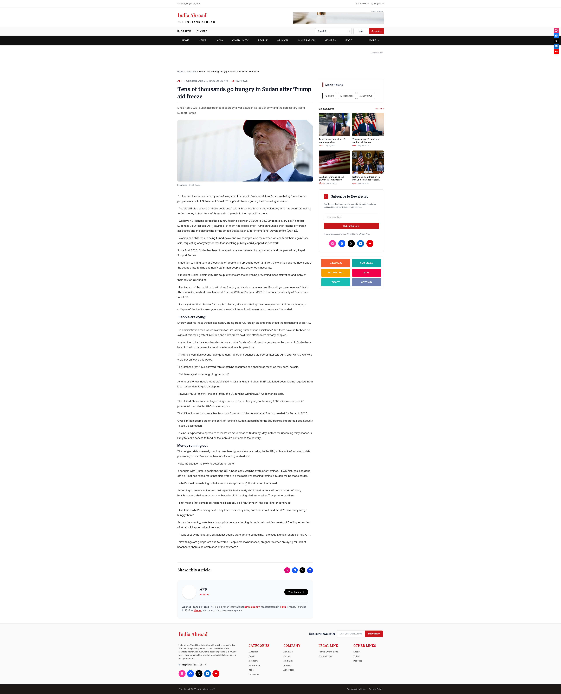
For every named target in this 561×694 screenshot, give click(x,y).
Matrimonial (336, 272)
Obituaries (254, 674)
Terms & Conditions (328, 651)
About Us (288, 651)
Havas (197, 610)
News (202, 40)
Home (185, 40)
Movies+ (330, 40)
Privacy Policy (325, 656)
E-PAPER (186, 31)
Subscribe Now (351, 226)
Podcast (357, 660)
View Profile (294, 592)
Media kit (287, 660)
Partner (287, 656)
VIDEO (204, 31)
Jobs (366, 272)
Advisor (287, 665)
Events (335, 282)
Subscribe (376, 31)
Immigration (306, 40)
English (377, 3)
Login (360, 31)
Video (356, 656)
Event (251, 656)
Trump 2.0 (191, 71)
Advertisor (288, 670)
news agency (252, 606)
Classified (366, 263)
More (372, 40)
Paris (283, 606)
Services (362, 3)
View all (378, 109)
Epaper (357, 651)
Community (240, 40)
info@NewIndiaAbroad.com (194, 665)
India (219, 40)
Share (331, 95)
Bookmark (348, 95)
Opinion (282, 40)
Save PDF (367, 95)
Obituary (366, 282)
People (263, 40)
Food (349, 40)
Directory (336, 263)
